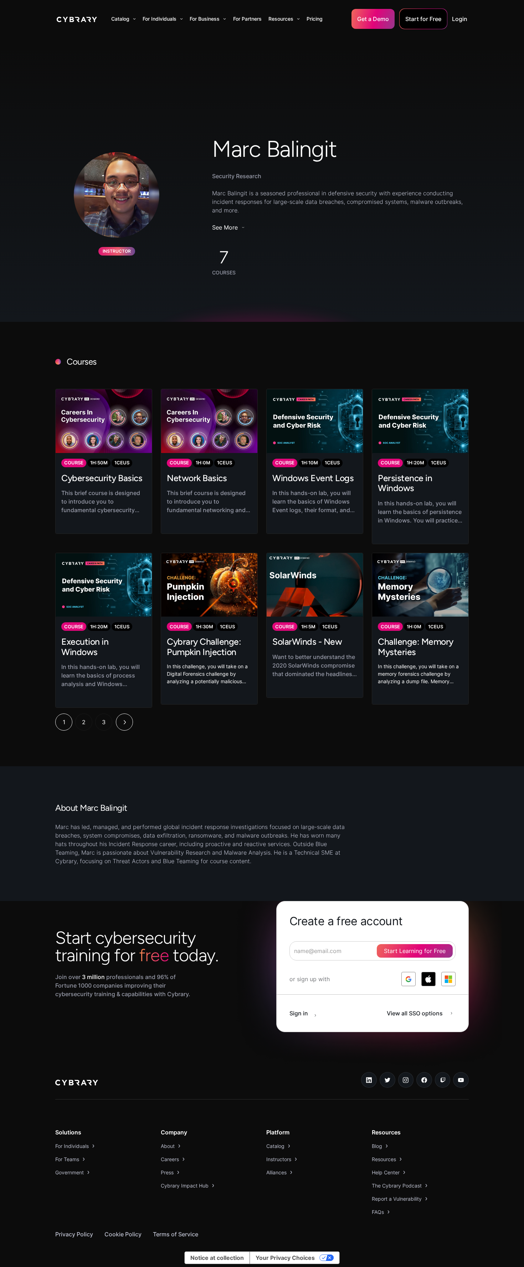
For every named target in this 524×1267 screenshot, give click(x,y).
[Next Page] (124, 722)
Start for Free (423, 18)
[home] (77, 19)
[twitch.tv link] (443, 1080)
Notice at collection (217, 1257)
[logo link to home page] (76, 1083)
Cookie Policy (123, 1234)
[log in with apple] (428, 979)
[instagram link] (406, 1080)
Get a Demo (373, 18)
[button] (123, 19)
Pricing (315, 19)
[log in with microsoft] (448, 979)
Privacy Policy (74, 1234)
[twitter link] (387, 1080)
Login (459, 18)
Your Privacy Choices (285, 1257)
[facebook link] (424, 1080)
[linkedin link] (369, 1080)
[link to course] (104, 461)
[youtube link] (461, 1080)
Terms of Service (175, 1234)
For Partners (247, 19)
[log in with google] (408, 979)
